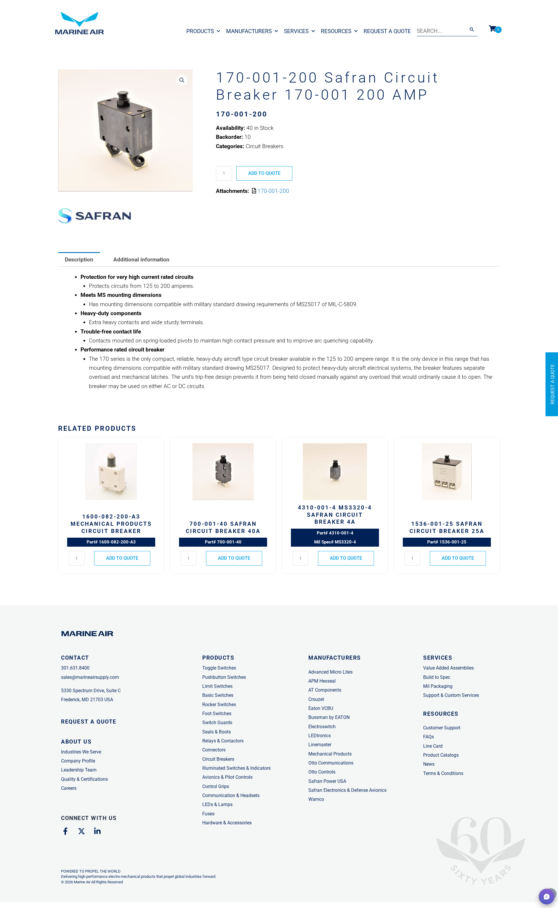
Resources (336, 31)
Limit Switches (217, 686)
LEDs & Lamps (217, 804)
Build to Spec (436, 677)
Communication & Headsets (231, 795)
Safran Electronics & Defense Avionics (347, 790)
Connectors (214, 750)
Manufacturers (249, 31)
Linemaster (319, 744)
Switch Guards (217, 722)
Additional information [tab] (141, 259)
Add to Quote (264, 173)
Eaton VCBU (320, 708)
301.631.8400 (75, 668)
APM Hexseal (322, 681)
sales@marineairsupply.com (90, 677)
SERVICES (437, 657)
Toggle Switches (219, 668)
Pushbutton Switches (224, 677)
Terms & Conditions (443, 773)
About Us (76, 741)
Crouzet (316, 699)
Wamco (316, 799)
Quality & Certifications (84, 779)
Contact (75, 657)
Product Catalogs (441, 755)
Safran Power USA (327, 781)
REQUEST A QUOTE (89, 721)
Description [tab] (79, 259)
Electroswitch (322, 726)
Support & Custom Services (451, 695)
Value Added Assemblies (448, 668)
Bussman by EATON (329, 717)
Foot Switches (216, 713)
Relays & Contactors (223, 741)
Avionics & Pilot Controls (227, 777)
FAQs (428, 737)
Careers (68, 788)
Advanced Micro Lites (330, 672)
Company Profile (78, 761)
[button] (182, 80)
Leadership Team (78, 770)
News (428, 764)
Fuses (208, 814)
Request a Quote (387, 31)
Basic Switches (217, 695)
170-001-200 (273, 191)
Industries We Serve (81, 752)
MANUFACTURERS (334, 657)
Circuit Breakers (218, 759)
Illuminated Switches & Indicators (236, 768)
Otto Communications (330, 763)
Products (200, 31)
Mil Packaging (438, 686)
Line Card (433, 746)
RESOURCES (441, 713)
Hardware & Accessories (227, 823)
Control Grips (215, 786)
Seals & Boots (216, 732)
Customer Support (441, 728)
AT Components (324, 690)
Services (296, 31)
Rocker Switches (219, 704)
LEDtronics (319, 735)
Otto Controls (321, 772)
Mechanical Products (330, 754)
